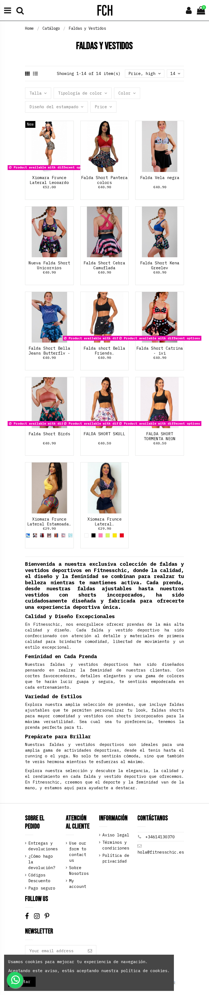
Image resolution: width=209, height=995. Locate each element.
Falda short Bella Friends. (104, 351)
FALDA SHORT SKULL (104, 433)
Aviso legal (115, 834)
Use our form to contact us (77, 851)
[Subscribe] (90, 951)
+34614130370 (160, 836)
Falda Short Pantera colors (104, 180)
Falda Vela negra (159, 177)
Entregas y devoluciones (43, 845)
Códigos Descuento (39, 877)
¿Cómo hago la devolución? (41, 862)
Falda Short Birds (49, 433)
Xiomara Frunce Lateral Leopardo (49, 180)
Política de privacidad (115, 858)
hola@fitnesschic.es (160, 852)
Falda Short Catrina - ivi (159, 351)
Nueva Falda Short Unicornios (49, 265)
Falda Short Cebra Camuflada (104, 265)
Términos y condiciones (115, 845)
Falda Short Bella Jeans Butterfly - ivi (49, 353)
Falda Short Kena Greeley (159, 265)
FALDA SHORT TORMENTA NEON (160, 436)
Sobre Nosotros (79, 870)
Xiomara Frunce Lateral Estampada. (49, 521)
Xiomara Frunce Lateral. (104, 521)
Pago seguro (41, 888)
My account (77, 883)
